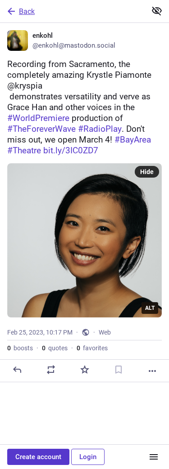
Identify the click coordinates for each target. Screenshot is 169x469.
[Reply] (17, 369)
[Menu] (154, 457)
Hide (147, 171)
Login (87, 457)
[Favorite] (84, 369)
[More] (152, 371)
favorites (92, 348)
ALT (150, 308)
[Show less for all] (157, 11)
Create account (38, 457)
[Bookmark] (118, 369)
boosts (20, 348)
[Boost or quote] (51, 369)
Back (27, 11)
